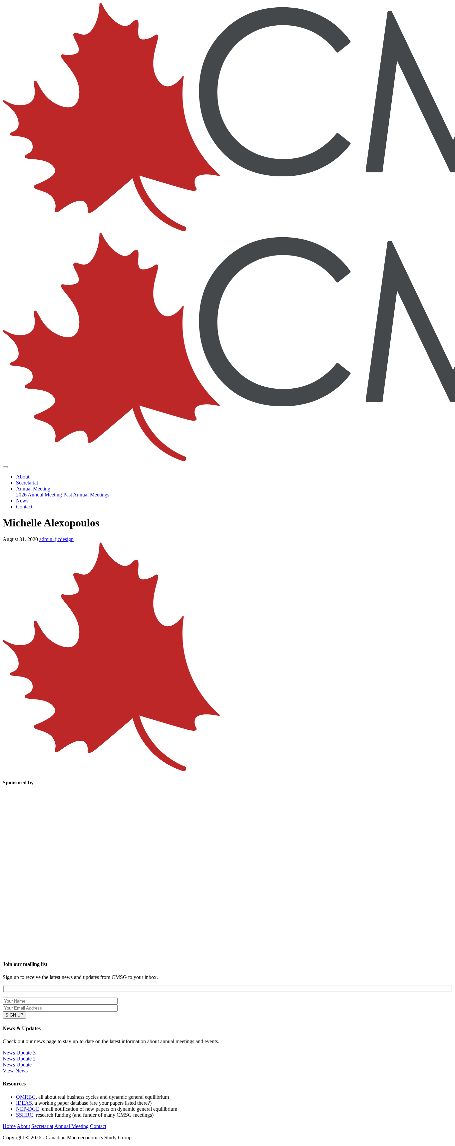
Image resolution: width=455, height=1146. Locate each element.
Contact (24, 506)
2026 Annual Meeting (39, 494)
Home (9, 1126)
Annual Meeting (71, 1126)
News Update (17, 1064)
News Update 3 (19, 1052)
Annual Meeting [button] (33, 488)
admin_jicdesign (56, 539)
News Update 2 (19, 1058)
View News (15, 1070)
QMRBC (26, 1097)
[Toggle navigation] (5, 467)
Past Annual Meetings (86, 494)
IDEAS (24, 1103)
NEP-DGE (27, 1109)
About (22, 476)
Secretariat (27, 482)
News (22, 500)
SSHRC (24, 1115)
